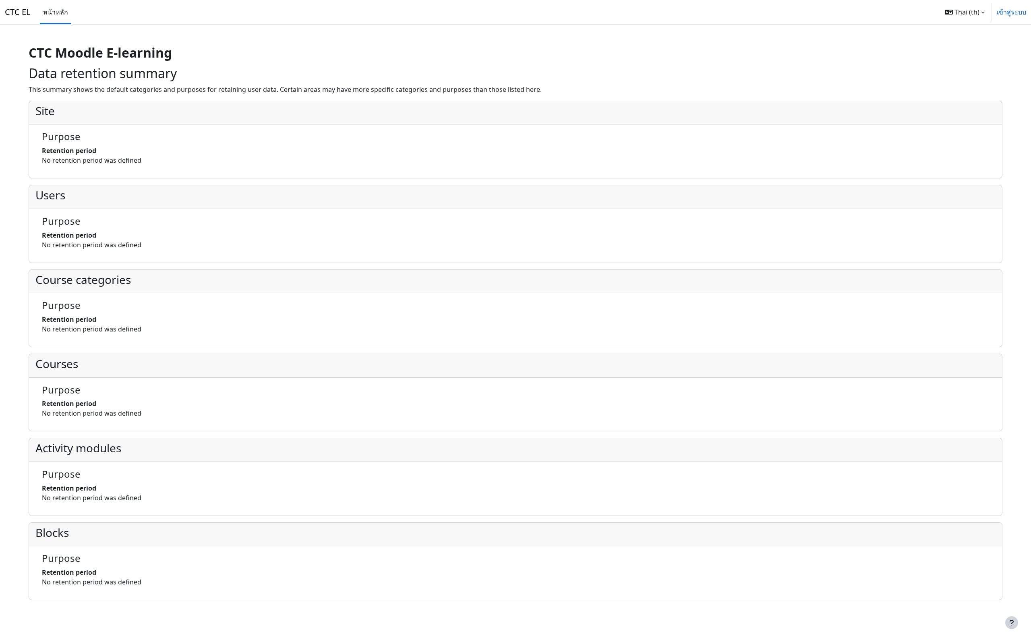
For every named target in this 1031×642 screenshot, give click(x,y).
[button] (965, 12)
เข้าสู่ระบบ (1011, 12)
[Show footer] (1011, 622)
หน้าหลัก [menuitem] (55, 12)
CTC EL (17, 11)
